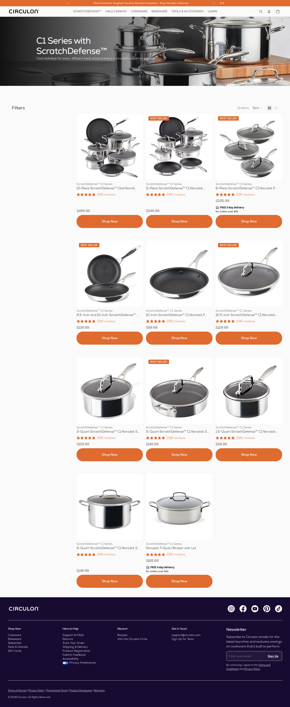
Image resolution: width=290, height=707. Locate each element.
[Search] (260, 11)
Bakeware (14, 639)
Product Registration (76, 651)
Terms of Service (17, 690)
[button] (258, 108)
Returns (68, 639)
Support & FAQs (73, 635)
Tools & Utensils (18, 647)
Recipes (122, 635)
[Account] (269, 11)
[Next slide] (214, 3)
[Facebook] (243, 608)
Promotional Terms (57, 690)
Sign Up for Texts (183, 639)
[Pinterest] (266, 608)
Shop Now (110, 221)
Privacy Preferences (82, 662)
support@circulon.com (186, 635)
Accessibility (71, 658)
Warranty (99, 690)
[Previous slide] (68, 3)
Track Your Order (74, 643)
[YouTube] (254, 608)
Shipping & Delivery (75, 647)
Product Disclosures (80, 690)
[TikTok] (278, 608)
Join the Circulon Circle (132, 639)
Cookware (14, 635)
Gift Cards (15, 651)
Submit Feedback (74, 654)
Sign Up (273, 656)
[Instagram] (231, 608)
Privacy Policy (252, 668)
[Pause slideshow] (222, 3)
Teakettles (14, 643)
